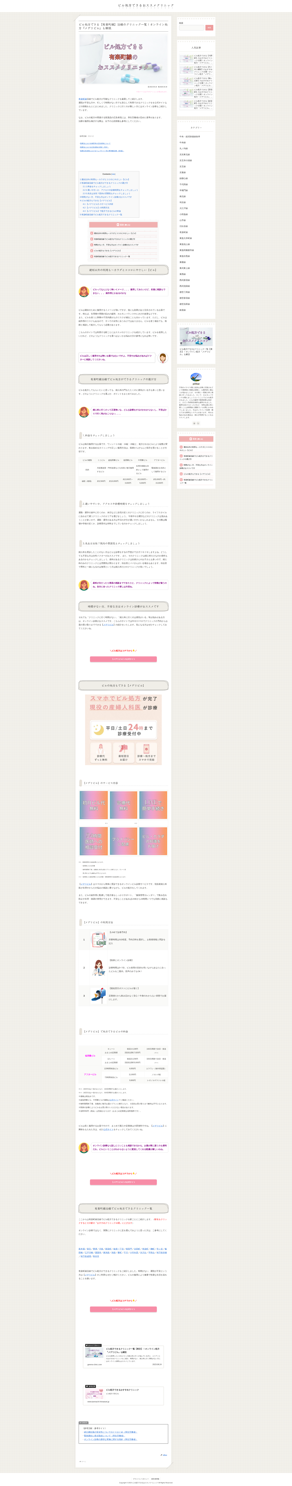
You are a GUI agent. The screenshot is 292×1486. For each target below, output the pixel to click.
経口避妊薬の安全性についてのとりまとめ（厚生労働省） (110, 1432)
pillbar (196, 384)
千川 (126, 1252)
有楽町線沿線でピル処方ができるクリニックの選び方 (104, 183)
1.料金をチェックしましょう (97, 186)
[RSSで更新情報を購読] (198, 423)
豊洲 (95, 1249)
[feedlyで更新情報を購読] (194, 423)
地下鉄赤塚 (162, 1252)
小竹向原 (134, 1252)
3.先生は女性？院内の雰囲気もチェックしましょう (106, 193)
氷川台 (143, 1252)
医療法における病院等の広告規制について (95, 143)
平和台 (151, 1252)
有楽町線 (83, 99)
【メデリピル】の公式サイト (123, 659)
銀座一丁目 (118, 1249)
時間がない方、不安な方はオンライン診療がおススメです (106, 197)
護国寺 (98, 1252)
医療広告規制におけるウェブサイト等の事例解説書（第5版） (102, 151)
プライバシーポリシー (141, 1479)
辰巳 (89, 1249)
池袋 (113, 1252)
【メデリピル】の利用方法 (96, 208)
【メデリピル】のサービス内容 (98, 204)
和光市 (96, 1256)
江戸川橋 (89, 1252)
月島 (101, 1249)
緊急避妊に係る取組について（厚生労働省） (104, 1436)
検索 (181, 23)
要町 (120, 1252)
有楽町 (145, 1249)
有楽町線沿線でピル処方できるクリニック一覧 (101, 215)
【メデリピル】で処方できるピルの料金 (102, 211)
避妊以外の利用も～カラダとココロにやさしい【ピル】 (105, 179)
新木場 (82, 1249)
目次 (122, 225)
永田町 (137, 1249)
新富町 (108, 1249)
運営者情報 (155, 1479)
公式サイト (114, 1100)
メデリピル (108, 625)
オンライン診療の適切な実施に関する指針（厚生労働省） (110, 1439)
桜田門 (129, 1249)
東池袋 (106, 1252)
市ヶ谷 (160, 1249)
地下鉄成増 (86, 1256)
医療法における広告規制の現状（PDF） (94, 147)
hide (113, 174)
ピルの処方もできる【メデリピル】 (96, 200)
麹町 (152, 1249)
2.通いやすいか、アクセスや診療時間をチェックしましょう (110, 190)
